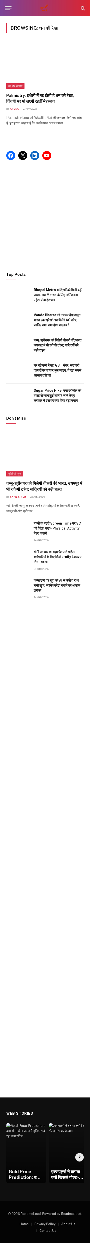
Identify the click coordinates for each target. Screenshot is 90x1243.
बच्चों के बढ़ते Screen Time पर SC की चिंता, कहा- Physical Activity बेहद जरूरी (57, 528)
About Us (68, 1224)
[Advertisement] (45, 216)
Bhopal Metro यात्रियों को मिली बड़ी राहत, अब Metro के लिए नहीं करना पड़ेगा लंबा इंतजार (58, 295)
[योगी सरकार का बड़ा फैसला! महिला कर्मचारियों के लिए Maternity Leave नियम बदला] (17, 557)
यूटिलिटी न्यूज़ (14, 473)
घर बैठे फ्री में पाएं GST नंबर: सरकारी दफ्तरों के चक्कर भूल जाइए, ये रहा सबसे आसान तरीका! (57, 370)
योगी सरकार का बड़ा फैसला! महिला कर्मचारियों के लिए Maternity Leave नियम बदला (58, 557)
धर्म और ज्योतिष (15, 85)
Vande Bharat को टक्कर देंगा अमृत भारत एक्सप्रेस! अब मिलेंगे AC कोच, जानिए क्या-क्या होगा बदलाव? (57, 320)
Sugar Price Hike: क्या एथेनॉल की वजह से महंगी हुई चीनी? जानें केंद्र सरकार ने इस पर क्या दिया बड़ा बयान (57, 395)
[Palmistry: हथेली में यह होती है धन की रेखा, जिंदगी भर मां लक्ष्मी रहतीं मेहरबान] (45, 66)
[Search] (82, 8)
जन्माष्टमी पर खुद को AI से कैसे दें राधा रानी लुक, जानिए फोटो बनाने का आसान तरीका (57, 585)
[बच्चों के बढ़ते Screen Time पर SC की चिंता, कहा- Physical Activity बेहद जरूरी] (17, 529)
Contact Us (48, 1231)
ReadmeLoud (71, 1214)
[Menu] (8, 8)
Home (24, 1224)
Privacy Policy (45, 1224)
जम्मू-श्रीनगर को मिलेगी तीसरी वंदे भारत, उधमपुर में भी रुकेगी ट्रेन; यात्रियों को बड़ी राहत (58, 345)
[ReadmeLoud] (45, 8)
